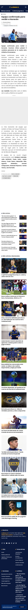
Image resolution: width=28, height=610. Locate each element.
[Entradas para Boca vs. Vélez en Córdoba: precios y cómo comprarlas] (14, 400)
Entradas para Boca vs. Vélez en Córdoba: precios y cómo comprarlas (13, 410)
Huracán (15, 176)
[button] (22, 607)
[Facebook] (2, 543)
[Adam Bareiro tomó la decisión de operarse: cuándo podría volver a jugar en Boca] (14, 332)
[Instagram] (11, 543)
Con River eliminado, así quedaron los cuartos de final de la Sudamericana (13, 388)
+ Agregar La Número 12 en (9, 25)
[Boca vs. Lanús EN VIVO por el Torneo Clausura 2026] (23, 237)
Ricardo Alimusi (6, 22)
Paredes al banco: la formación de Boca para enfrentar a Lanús (8, 243)
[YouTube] (7, 543)
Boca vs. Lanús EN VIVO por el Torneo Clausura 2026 (9, 236)
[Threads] (16, 543)
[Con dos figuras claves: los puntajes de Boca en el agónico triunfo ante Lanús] (23, 225)
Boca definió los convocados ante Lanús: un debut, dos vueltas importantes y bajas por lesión (12, 366)
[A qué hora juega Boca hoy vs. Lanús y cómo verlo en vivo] (14, 265)
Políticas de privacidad (7, 607)
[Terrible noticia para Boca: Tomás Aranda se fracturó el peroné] (14, 443)
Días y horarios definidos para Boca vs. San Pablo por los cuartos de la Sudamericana (12, 319)
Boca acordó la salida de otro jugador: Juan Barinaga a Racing (13, 517)
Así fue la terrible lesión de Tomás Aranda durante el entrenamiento (12, 431)
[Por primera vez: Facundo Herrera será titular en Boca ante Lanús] (23, 249)
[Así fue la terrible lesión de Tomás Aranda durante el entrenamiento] (14, 421)
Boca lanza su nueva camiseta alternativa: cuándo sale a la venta (12, 474)
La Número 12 (4, 533)
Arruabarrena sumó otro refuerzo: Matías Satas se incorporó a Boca (12, 496)
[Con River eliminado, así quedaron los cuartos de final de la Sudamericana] (14, 378)
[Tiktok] (14, 543)
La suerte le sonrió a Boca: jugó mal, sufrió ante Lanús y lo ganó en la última (9, 231)
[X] (4, 543)
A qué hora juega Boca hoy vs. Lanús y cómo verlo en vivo (13, 275)
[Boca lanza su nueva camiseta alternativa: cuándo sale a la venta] (14, 464)
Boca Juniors (15, 174)
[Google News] (9, 543)
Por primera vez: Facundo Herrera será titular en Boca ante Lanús (9, 249)
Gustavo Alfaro (6, 176)
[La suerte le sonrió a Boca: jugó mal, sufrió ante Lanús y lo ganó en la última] (23, 231)
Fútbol (4, 14)
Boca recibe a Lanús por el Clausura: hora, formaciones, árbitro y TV (13, 297)
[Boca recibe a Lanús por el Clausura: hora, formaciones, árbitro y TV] (14, 287)
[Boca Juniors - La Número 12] (14, 7)
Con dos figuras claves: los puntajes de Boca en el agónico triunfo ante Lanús (8, 225)
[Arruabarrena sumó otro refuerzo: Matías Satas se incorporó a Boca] (14, 486)
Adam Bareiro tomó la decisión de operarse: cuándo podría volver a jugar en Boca (12, 342)
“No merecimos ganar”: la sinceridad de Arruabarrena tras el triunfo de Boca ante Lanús (9, 218)
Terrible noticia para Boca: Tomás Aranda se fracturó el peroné (12, 453)
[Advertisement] (14, 2)
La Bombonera (6, 178)
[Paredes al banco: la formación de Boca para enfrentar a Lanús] (23, 243)
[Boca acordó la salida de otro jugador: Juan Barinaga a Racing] (14, 507)
